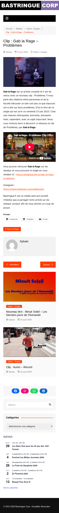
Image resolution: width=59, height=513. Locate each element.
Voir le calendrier (10, 487)
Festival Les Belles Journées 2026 (28, 457)
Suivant (46, 264)
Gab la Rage (13, 229)
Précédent (14, 264)
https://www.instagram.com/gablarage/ (23, 189)
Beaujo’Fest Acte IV (21, 481)
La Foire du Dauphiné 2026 (24, 465)
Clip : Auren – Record (19, 367)
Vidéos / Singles (40, 52)
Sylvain (9, 52)
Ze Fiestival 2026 (20, 473)
